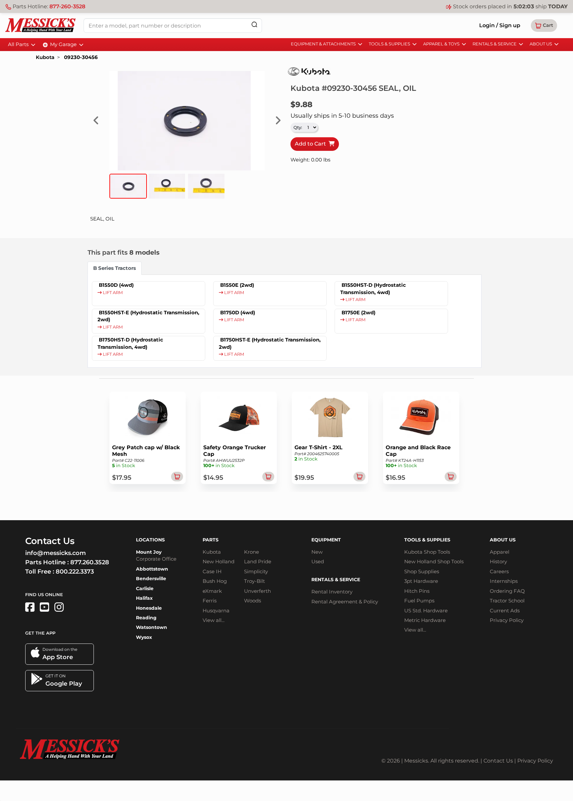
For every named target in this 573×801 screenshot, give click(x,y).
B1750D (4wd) (237, 312)
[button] (544, 25)
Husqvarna (216, 610)
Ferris (210, 600)
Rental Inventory (331, 591)
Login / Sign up (499, 25)
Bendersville (151, 579)
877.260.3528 (89, 562)
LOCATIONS (150, 540)
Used (317, 561)
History (498, 561)
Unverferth (257, 591)
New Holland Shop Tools (434, 561)
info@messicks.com (55, 553)
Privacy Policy (507, 620)
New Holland (218, 561)
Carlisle (145, 588)
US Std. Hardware (426, 610)
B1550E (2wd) (237, 285)
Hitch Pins (416, 591)
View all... (213, 620)
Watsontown (151, 627)
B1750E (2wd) (358, 312)
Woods (252, 600)
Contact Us (498, 761)
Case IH (212, 571)
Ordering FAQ (507, 591)
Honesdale (149, 608)
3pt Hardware (421, 581)
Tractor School (507, 600)
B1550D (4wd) (116, 285)
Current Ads (505, 610)
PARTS (211, 540)
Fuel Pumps (419, 600)
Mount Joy (148, 552)
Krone (251, 552)
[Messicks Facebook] (29, 607)
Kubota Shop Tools (427, 552)
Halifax (144, 598)
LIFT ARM (112, 292)
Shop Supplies (421, 571)
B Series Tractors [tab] (114, 268)
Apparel (499, 552)
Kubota (45, 57)
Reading (146, 618)
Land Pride (257, 561)
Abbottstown (152, 569)
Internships (504, 581)
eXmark (212, 591)
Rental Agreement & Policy (344, 601)
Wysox (144, 637)
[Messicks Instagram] (59, 607)
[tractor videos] (44, 607)
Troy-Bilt (254, 581)
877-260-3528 (67, 6)
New (317, 552)
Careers (499, 571)
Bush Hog (215, 581)
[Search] (254, 24)
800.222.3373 (75, 571)
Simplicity (256, 571)
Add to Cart (312, 144)
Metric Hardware (425, 620)
